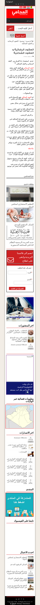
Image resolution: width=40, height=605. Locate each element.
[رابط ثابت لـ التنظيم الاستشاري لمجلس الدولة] (20, 201)
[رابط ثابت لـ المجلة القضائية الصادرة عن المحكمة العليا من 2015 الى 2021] (31, 463)
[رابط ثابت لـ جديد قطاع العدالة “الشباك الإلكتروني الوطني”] (31, 582)
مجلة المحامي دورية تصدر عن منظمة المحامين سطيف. (17, 446)
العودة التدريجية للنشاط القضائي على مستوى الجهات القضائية (18, 339)
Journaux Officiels (20, 438)
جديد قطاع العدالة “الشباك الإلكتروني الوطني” (17, 579)
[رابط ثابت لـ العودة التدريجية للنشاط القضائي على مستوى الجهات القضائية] (31, 342)
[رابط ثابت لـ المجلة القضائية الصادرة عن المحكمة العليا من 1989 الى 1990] (31, 484)
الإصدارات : (23, 452)
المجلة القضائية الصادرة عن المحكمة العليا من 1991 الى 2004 (17, 474)
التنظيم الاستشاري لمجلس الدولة (17, 558)
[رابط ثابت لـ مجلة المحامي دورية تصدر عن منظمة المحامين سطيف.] (31, 449)
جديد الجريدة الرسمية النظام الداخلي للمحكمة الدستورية (22, 243)
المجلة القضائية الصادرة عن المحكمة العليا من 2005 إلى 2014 (17, 467)
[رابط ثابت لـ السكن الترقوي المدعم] (20, 221)
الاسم (29, 279)
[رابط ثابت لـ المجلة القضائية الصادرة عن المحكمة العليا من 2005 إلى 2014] (31, 470)
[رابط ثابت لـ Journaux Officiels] (31, 442)
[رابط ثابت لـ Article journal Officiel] (31, 349)
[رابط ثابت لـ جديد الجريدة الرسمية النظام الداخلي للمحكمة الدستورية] (20, 239)
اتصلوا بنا (9, 1)
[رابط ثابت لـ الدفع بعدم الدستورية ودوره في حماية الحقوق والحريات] (31, 590)
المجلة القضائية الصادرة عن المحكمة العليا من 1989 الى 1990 (17, 481)
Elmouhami (23, 603)
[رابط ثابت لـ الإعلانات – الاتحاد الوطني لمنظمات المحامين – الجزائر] (31, 335)
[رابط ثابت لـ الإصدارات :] (31, 456)
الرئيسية (29, 41)
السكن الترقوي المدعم (24, 224)
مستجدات (25, 56)
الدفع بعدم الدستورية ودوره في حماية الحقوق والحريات (17, 586)
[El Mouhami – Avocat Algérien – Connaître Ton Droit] (20, 14)
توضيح (22, 41)
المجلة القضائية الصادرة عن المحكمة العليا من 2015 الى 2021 (17, 460)
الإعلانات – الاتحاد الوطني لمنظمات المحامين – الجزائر (17, 331)
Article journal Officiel (19, 344)
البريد (29, 272)
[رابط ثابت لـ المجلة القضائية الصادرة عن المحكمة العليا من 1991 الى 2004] (31, 477)
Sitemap (19, 603)
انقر (10, 28)
